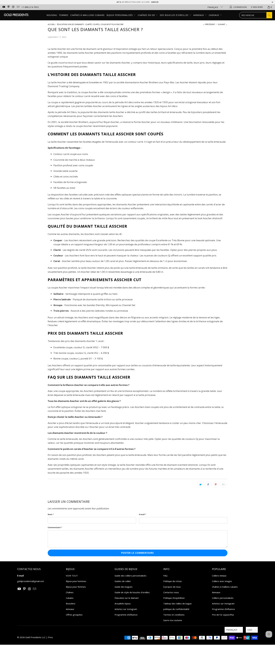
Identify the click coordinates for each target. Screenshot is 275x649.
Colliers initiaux (219, 575)
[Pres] (16, 15)
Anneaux (199, 15)
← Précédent (209, 24)
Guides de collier (123, 581)
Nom (51, 514)
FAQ (165, 575)
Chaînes (69, 592)
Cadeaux (214, 15)
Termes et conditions (173, 614)
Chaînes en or (147, 15)
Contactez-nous (171, 592)
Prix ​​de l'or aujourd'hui (223, 614)
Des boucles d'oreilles (174, 15)
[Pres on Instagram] (13, 7)
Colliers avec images (222, 581)
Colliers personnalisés (222, 597)
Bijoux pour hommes (76, 581)
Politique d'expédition (174, 597)
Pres (50, 637)
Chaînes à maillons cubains (87, 15)
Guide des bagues (123, 586)
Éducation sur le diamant (127, 597)
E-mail (142, 514)
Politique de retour (172, 581)
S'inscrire (257, 7)
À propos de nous (172, 586)
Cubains (69, 597)
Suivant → (222, 24)
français (213, 7)
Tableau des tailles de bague (177, 603)
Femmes (63, 15)
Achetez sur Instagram (126, 609)
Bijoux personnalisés (120, 15)
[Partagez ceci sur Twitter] (201, 484)
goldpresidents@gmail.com (30, 581)
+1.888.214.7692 (30, 7)
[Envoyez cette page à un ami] (223, 484)
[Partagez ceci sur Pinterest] (216, 484)
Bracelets (70, 603)
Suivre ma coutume (172, 620)
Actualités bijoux (123, 603)
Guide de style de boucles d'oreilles (132, 592)
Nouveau (52, 15)
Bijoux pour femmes (76, 586)
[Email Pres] (18, 7)
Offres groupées (74, 614)
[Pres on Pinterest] (8, 7)
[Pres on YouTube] (3, 7)
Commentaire (55, 527)
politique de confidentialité (176, 609)
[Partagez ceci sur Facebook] (208, 484)
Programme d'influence (126, 614)
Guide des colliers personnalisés (130, 575)
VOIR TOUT (72, 575)
